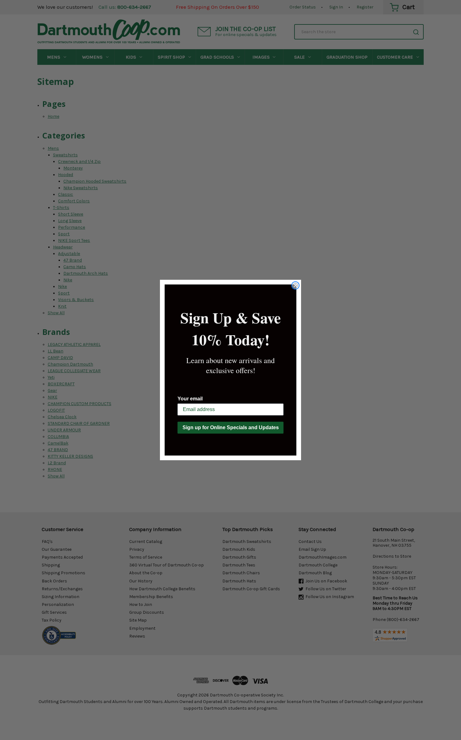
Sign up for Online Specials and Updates (231, 427)
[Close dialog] (295, 285)
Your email (190, 398)
